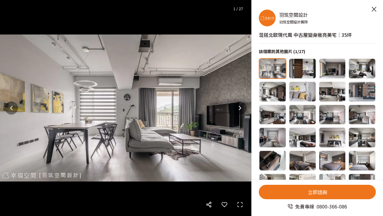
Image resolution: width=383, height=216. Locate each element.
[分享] (208, 204)
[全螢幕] (240, 204)
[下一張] (240, 108)
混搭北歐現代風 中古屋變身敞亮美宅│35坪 (305, 34)
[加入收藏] (224, 204)
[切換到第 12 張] (362, 114)
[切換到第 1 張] (272, 68)
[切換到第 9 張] (272, 114)
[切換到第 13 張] (272, 137)
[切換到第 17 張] (272, 160)
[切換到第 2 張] (302, 68)
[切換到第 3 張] (332, 68)
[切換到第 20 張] (362, 160)
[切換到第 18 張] (302, 160)
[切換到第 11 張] (332, 114)
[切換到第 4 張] (362, 68)
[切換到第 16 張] (362, 137)
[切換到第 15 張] (332, 137)
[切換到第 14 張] (302, 137)
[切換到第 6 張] (302, 91)
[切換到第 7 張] (332, 91)
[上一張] (11, 108)
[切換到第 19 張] (332, 160)
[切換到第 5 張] (272, 91)
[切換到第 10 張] (302, 114)
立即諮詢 (317, 192)
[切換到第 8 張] (362, 91)
